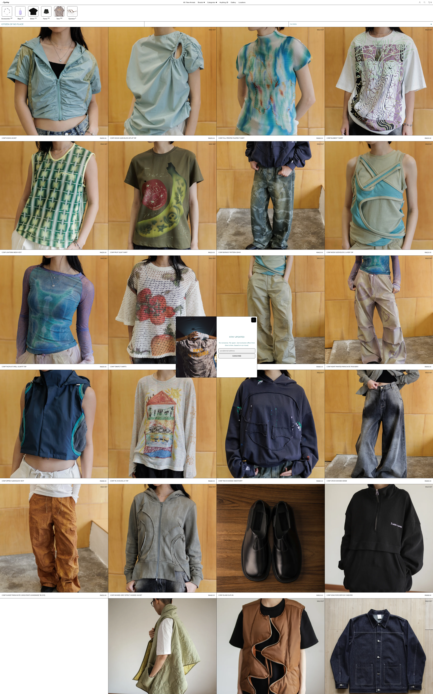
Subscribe (236, 356)
